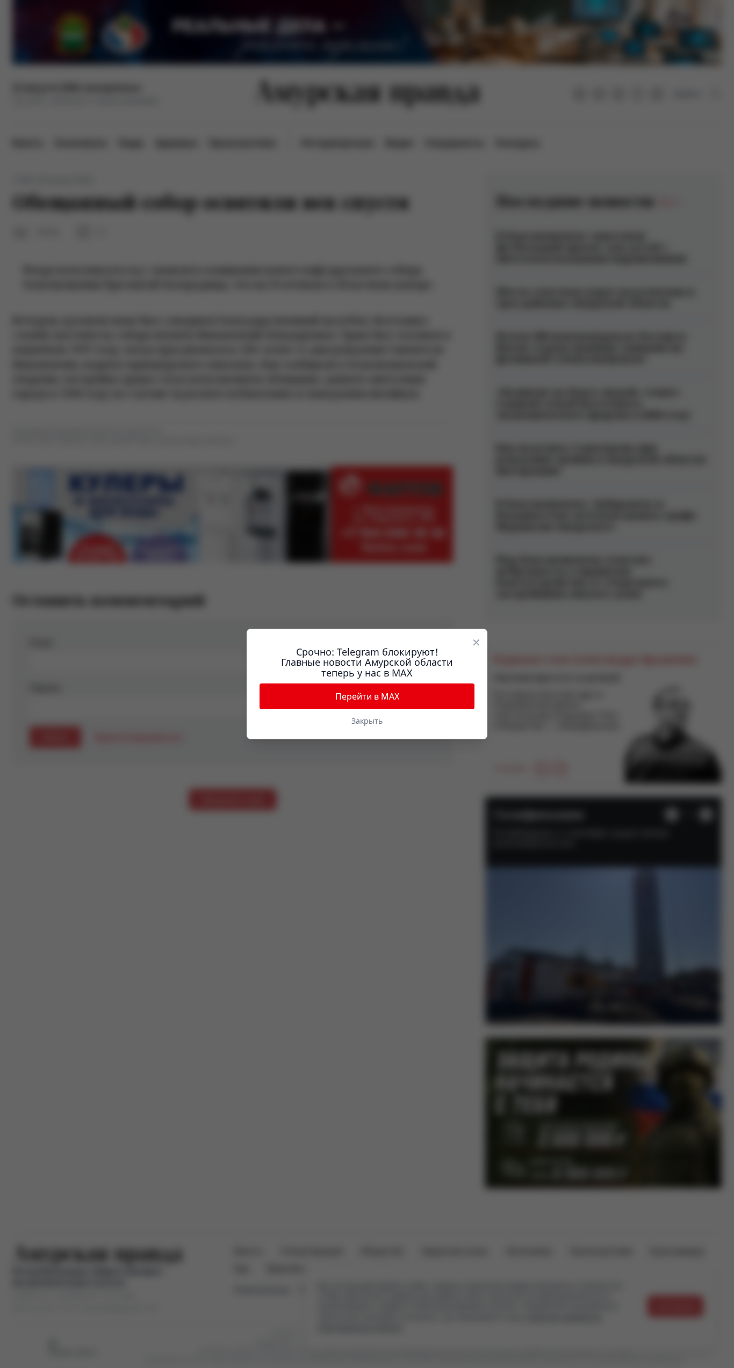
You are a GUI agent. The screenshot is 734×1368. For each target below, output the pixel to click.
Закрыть (367, 721)
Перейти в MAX (367, 696)
